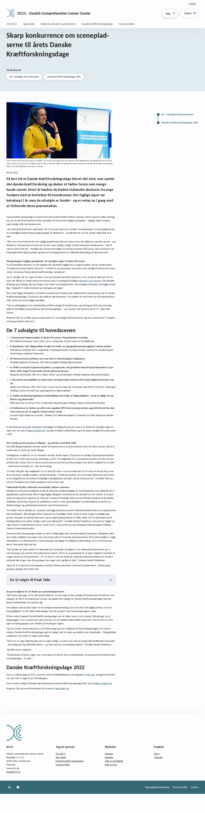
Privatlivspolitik (180, 787)
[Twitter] (18, 787)
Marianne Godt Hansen (89, 280)
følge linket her (62, 688)
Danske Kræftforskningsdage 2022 (64, 76)
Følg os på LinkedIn (114, 761)
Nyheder (109, 753)
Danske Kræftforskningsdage (97, 24)
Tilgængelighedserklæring (157, 787)
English (192, 4)
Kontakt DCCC (13, 771)
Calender (158, 757)
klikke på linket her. (36, 430)
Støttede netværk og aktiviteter (58, 24)
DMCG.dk (89, 674)
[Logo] (10, 13)
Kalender (109, 757)
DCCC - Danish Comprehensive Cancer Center (54, 13)
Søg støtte (29, 24)
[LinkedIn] (9, 787)
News (157, 753)
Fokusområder (127, 24)
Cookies (195, 787)
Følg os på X (111, 764)
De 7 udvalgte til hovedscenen (24, 76)
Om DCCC (11, 24)
